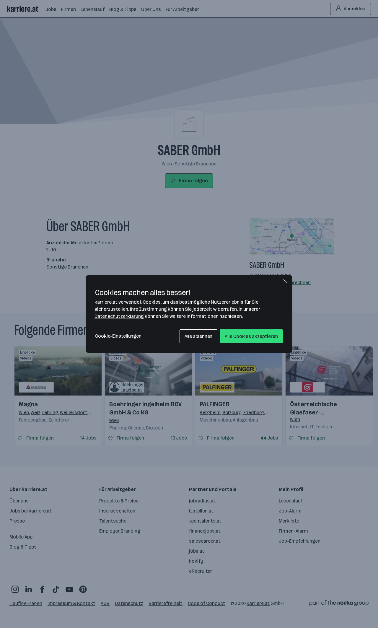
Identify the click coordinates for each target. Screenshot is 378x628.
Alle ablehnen (199, 336)
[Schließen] (285, 281)
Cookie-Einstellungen (118, 336)
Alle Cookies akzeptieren (251, 336)
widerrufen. (225, 309)
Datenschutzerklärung (119, 316)
